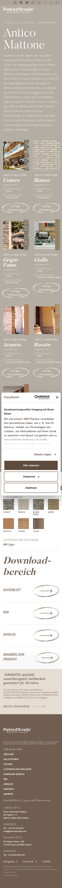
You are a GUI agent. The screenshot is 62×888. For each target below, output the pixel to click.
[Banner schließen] (57, 397)
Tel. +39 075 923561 (13, 828)
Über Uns (8, 754)
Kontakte (8, 789)
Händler (8, 784)
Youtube (46, 861)
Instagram (8, 861)
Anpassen (29, 476)
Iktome (15, 875)
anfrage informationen (15, 207)
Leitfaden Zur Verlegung (17, 769)
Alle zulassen (31, 465)
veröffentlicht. (51, 743)
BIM (5, 779)
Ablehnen (31, 487)
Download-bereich (13, 774)
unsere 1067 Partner (27, 418)
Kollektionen (26, 22)
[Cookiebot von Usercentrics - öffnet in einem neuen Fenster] (37, 397)
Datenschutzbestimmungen (46, 869)
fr (57, 2)
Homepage (9, 22)
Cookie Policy (10, 872)
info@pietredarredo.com (15, 831)
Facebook (28, 861)
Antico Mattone (47, 22)
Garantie (8, 794)
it (45, 2)
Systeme (7, 764)
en (50, 2)
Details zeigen (42, 454)
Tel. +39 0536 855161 (14, 854)
